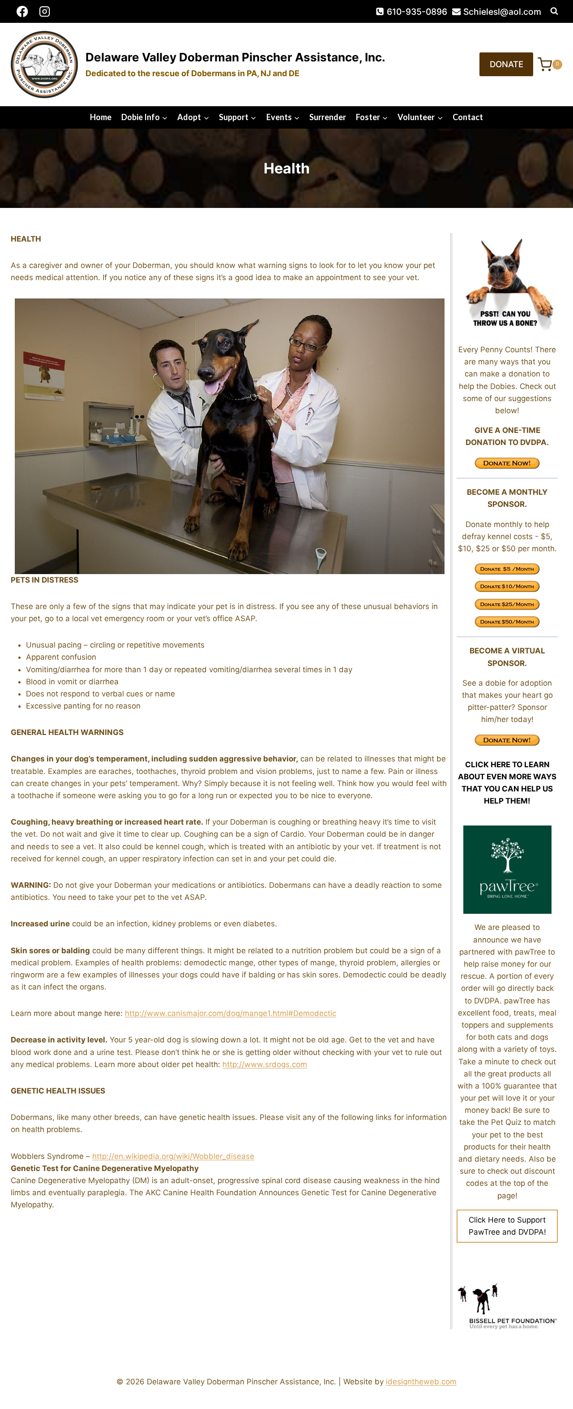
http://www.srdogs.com (264, 1064)
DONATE (506, 64)
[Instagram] (45, 11)
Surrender (327, 117)
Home (100, 117)
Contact (468, 117)
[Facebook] (22, 11)
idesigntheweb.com (421, 1381)
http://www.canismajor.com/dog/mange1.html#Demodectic (230, 1013)
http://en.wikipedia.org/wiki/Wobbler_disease (173, 1156)
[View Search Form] (554, 11)
